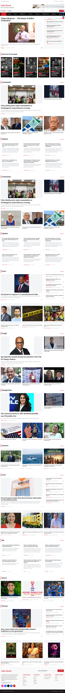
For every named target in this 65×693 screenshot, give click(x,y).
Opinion (37, 14)
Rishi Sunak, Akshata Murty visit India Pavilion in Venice (55, 290)
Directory (24, 680)
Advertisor (35, 683)
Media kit (35, 680)
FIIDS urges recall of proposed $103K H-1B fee (54, 42)
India (15, 14)
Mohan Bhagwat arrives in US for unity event (55, 21)
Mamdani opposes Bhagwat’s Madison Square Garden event (54, 26)
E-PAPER (3, 10)
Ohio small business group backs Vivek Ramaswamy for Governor (53, 285)
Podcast (56, 680)
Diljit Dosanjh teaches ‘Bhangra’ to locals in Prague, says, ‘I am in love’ (54, 626)
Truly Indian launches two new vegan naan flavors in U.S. (54, 479)
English (62, 1)
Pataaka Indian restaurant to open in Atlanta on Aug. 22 (55, 495)
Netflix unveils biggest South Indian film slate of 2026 (54, 621)
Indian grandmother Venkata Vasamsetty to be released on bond (55, 31)
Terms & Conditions (54, 691)
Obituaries (24, 684)
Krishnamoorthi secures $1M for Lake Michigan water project (53, 280)
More (60, 14)
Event (24, 678)
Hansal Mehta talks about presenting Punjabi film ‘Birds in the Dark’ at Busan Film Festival (54, 632)
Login (56, 10)
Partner (35, 678)
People (30, 14)
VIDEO (10, 10)
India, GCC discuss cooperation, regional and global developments (54, 296)
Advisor (35, 681)
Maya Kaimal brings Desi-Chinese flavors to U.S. (54, 484)
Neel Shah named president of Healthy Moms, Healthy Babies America (54, 36)
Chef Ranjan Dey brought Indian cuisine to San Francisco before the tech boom (55, 501)
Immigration (46, 14)
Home (3, 14)
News (9, 14)
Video (56, 678)
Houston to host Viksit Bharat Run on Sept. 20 (55, 274)
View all (61, 54)
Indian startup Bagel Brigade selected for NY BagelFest (54, 490)
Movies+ (54, 14)
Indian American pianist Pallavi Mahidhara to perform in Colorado (54, 616)
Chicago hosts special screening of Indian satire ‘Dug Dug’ (54, 610)
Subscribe (61, 10)
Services (56, 1)
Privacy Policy (46, 678)
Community (23, 14)
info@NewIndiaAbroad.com (6, 682)
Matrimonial (25, 681)
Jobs (24, 683)
